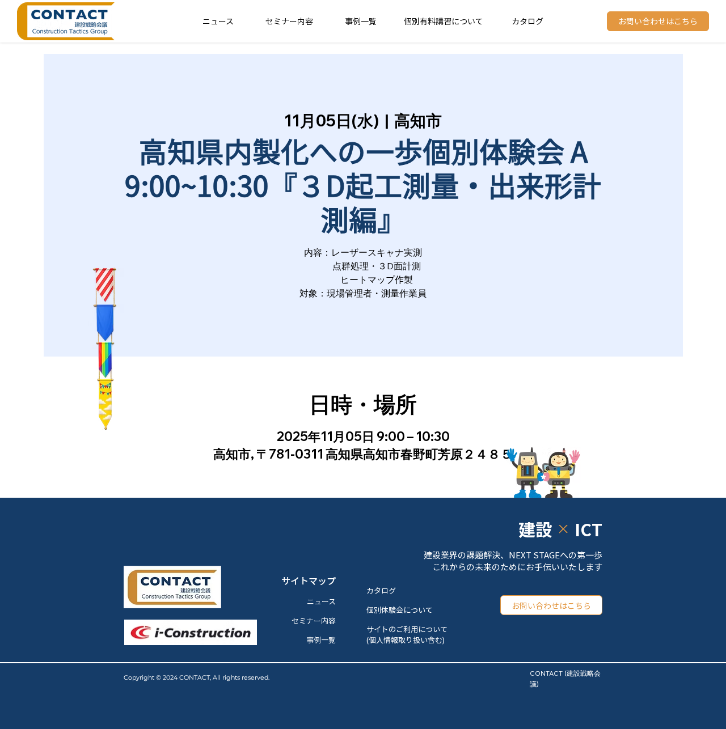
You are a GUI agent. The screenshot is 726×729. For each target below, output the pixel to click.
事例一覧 (361, 21)
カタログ (527, 21)
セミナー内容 (289, 21)
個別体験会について (399, 609)
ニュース (218, 21)
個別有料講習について (443, 21)
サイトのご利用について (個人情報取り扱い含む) (407, 634)
